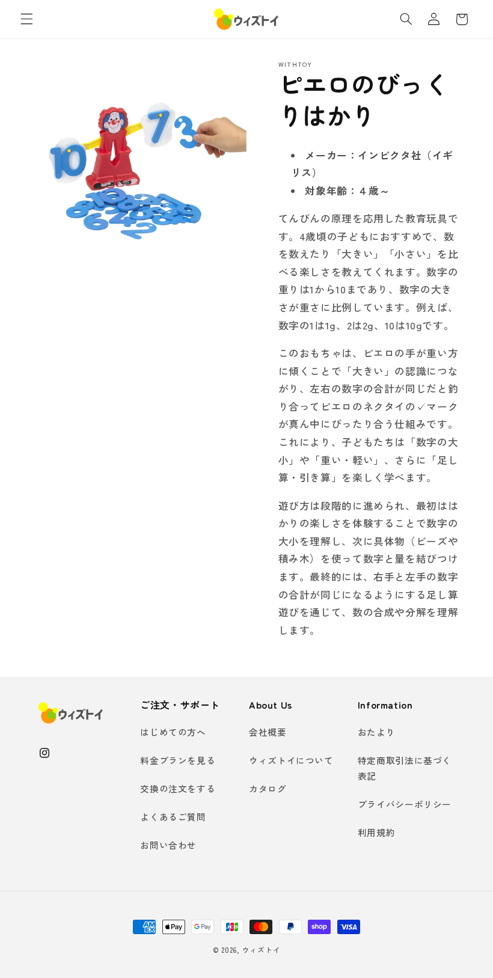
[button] (26, 19)
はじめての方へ (173, 732)
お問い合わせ (168, 845)
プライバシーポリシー (405, 804)
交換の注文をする (177, 788)
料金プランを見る (177, 760)
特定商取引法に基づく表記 (405, 768)
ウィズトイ (261, 950)
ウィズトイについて (291, 760)
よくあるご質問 (173, 816)
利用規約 (377, 832)
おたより (377, 732)
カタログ (268, 788)
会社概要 (268, 732)
